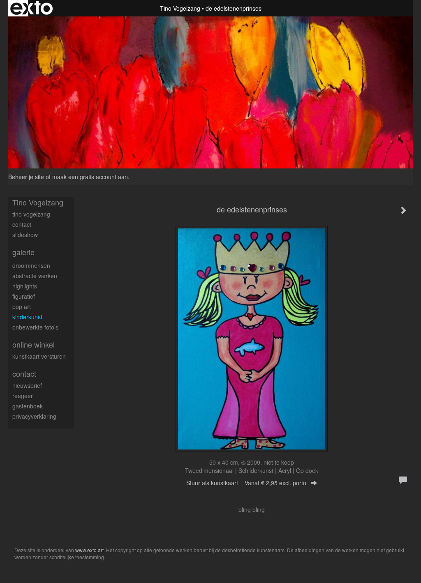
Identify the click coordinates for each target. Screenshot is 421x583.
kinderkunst (27, 317)
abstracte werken (34, 276)
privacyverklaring (34, 416)
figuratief (23, 296)
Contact (24, 374)
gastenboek (27, 406)
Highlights (24, 286)
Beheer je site (26, 177)
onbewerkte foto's (35, 327)
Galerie (23, 252)
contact (21, 224)
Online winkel (33, 344)
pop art (21, 306)
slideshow (25, 234)
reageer (22, 396)
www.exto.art (89, 549)
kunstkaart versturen (39, 356)
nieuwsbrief (27, 385)
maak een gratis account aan (90, 177)
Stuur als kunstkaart (246, 483)
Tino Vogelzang (180, 8)
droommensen (31, 265)
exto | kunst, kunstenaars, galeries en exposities (31, 8)
